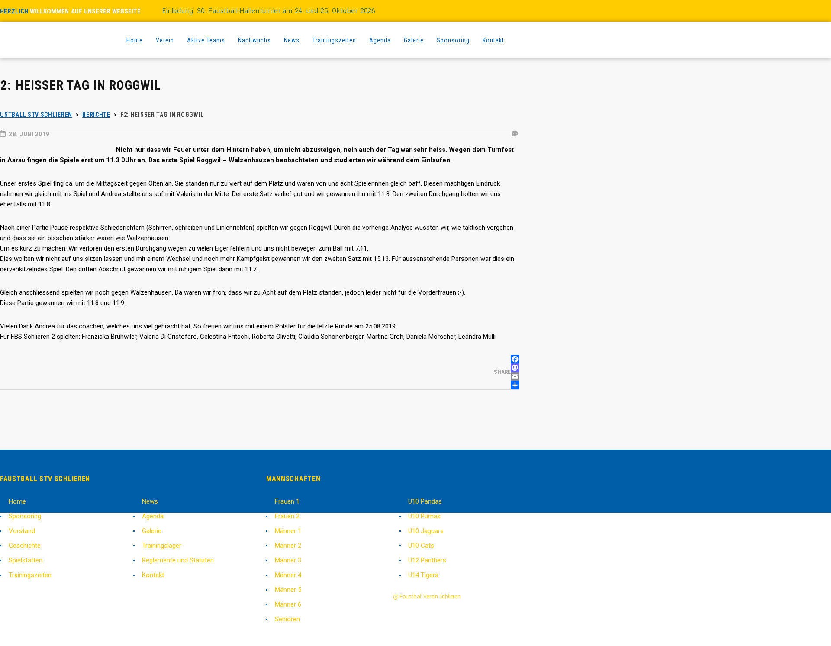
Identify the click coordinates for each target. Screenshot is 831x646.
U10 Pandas (425, 501)
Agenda (153, 516)
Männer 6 (288, 604)
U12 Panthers (427, 560)
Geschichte (25, 546)
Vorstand (22, 531)
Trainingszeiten (30, 575)
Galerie (151, 531)
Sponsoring (25, 516)
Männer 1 (288, 531)
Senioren (287, 619)
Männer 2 (288, 546)
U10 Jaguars (426, 531)
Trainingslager (161, 546)
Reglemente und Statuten (178, 560)
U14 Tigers (423, 575)
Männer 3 (288, 560)
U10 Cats (421, 546)
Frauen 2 (287, 516)
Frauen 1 (287, 501)
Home (17, 501)
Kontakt (153, 575)
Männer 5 (288, 590)
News (150, 501)
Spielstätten (25, 560)
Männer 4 (288, 575)
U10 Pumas (424, 516)
